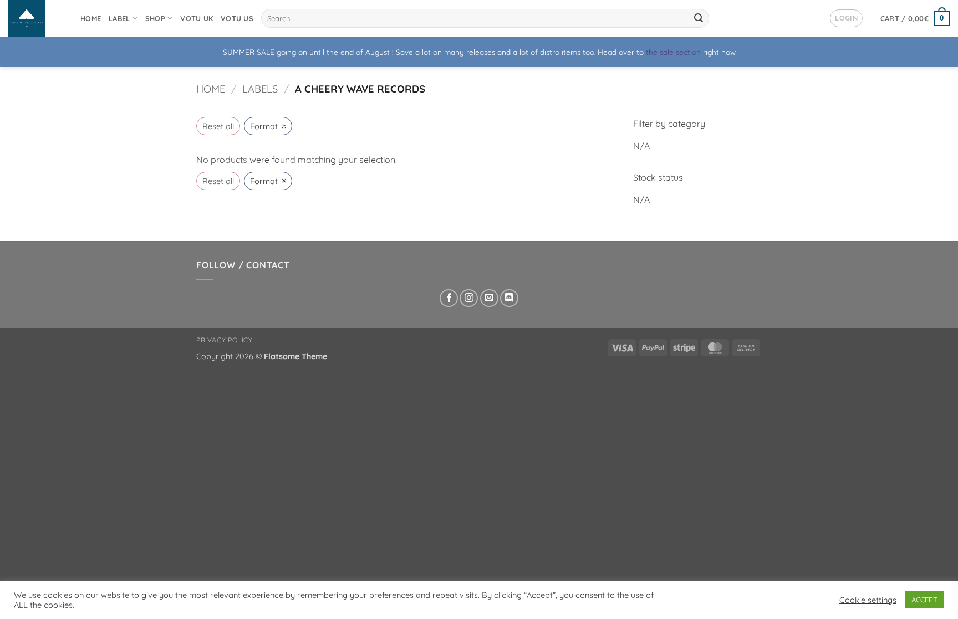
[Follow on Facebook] (449, 298)
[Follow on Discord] (509, 298)
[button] (846, 18)
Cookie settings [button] (867, 600)
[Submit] (698, 18)
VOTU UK (196, 18)
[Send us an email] (489, 298)
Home (90, 18)
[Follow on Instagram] (469, 298)
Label (119, 18)
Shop (155, 18)
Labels (260, 89)
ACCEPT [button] (924, 599)
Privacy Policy (224, 340)
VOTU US (237, 18)
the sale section (673, 52)
